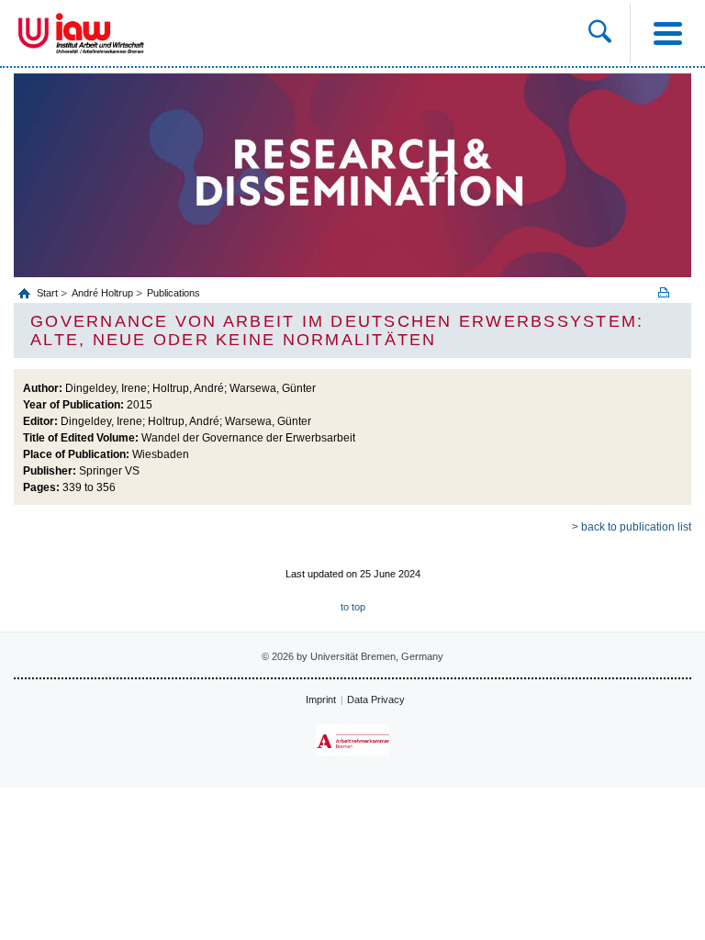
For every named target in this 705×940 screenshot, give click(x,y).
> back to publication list (631, 526)
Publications (173, 292)
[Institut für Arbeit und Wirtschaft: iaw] (100, 33)
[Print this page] (670, 292)
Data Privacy (376, 699)
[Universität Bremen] (33, 33)
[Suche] (600, 33)
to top (353, 606)
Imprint (321, 699)
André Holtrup (102, 292)
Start (49, 292)
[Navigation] (667, 33)
